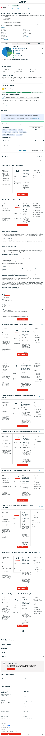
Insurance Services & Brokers (25, 100)
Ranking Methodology (27, 701)
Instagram (25, 678)
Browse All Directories (5, 709)
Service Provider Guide (27, 718)
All (3, 97)
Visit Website (11, 734)
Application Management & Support (10, 103)
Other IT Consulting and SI (24, 103)
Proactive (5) (15, 132)
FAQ (24, 703)
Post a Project (3, 718)
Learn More (35, 118)
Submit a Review (38, 156)
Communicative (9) (12, 129)
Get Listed (25, 709)
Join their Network (28, 8)
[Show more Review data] (22, 194)
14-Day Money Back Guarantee (7, 713)
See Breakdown (35, 134)
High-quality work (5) (7, 132)
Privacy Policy (3, 723)
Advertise (25, 716)
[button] (20, 161)
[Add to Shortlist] (42, 734)
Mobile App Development (34, 97)
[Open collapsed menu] (3, 1)
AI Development (17, 53)
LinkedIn (5, 678)
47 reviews (14, 8)
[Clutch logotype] (22, 2)
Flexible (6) (20, 129)
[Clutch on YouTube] (9, 703)
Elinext (9, 6)
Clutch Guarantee (26, 713)
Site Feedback (3, 697)
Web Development (18, 55)
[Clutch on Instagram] (6, 703)
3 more (5, 105)
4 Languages (27, 36)
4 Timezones (5, 39)
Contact (31, 734)
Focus (17, 43)
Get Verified (25, 711)
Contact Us (3, 700)
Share (42, 165)
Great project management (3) (8, 134)
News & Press (26, 698)
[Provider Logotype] (3, 7)
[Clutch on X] (4, 703)
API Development (36, 100)
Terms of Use (3, 729)
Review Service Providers (5, 711)
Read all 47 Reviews (22, 150)
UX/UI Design (5, 100)
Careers (24, 696)
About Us (25, 693)
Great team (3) (19, 134)
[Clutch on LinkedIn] (11, 703)
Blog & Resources (4, 716)
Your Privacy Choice (4, 725)
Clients (39, 43)
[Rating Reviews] (9, 8)
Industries (28, 43)
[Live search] (42, 1)
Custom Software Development (20, 48)
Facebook (13, 678)
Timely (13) (5, 129)
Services (6, 43)
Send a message (11, 669)
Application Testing (18, 50)
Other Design (33, 103)
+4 (33, 33)
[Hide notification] (42, 115)
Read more (3, 27)
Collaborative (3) (23, 132)
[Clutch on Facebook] (1, 703)
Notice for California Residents (6, 727)
